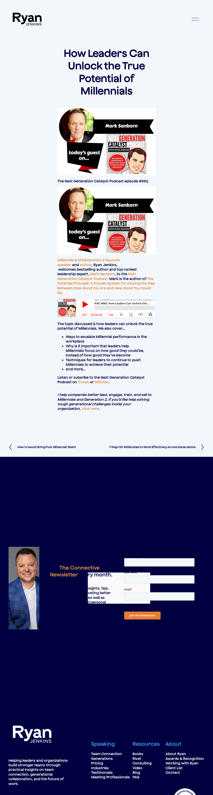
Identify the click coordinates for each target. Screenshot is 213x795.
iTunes (83, 382)
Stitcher (101, 382)
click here (90, 408)
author (86, 265)
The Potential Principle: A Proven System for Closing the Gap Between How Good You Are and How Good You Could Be (106, 285)
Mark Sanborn (102, 274)
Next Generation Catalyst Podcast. (96, 276)
